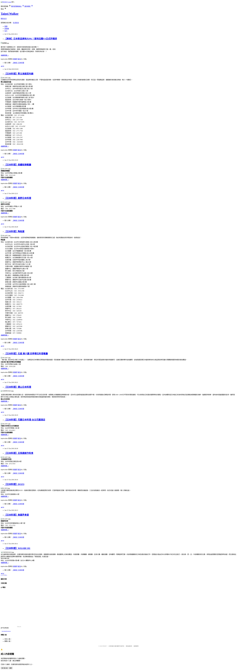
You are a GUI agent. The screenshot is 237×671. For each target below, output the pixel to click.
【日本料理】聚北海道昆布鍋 (18, 73)
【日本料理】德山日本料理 (17, 387)
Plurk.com (19, 626)
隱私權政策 (129, 646)
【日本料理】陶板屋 (14, 231)
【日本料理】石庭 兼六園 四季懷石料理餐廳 (26, 353)
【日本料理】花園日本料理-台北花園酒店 (24, 419)
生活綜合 (16, 22)
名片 (5, 31)
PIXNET (105, 646)
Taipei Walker (10, 13)
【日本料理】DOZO (14, 484)
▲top (2, 66)
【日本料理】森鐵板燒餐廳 (17, 164)
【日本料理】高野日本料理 (17, 198)
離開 (10, 668)
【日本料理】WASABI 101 (17, 548)
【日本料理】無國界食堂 (16, 515)
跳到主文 (4, 18)
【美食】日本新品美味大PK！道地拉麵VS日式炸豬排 (30, 38)
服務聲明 (136, 646)
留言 (19, 59)
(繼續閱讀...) (5, 55)
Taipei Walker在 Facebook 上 (6, 631)
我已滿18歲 (4, 668)
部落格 (6, 28)
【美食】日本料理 (18, 63)
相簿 (5, 26)
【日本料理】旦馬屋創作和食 (18, 453)
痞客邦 (15, 59)
